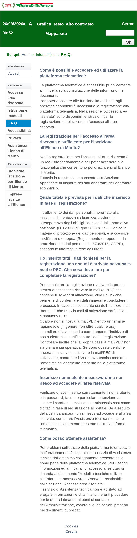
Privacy (14, 138)
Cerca (127, 23)
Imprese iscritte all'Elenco (16, 199)
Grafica (44, 24)
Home (27, 55)
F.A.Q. (12, 123)
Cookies (71, 526)
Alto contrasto (80, 24)
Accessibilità (19, 131)
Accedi (14, 73)
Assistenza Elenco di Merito (17, 150)
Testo (58, 24)
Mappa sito (56, 33)
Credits (71, 531)
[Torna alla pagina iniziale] (27, 5)
